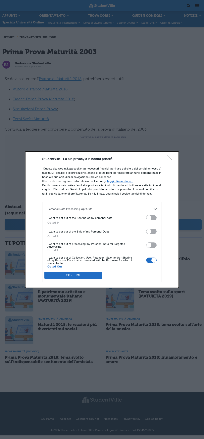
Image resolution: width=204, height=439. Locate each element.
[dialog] (102, 219)
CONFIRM (73, 275)
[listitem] (102, 209)
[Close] (171, 159)
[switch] (151, 217)
